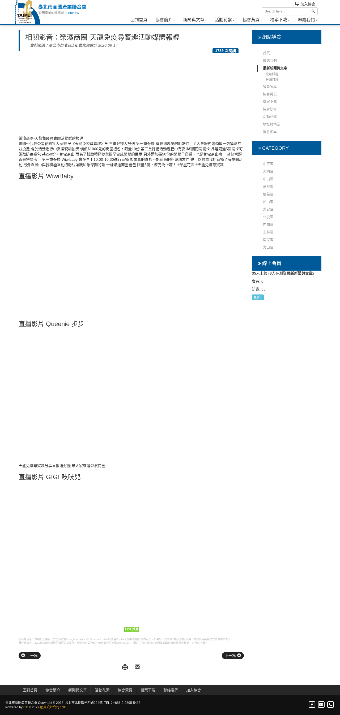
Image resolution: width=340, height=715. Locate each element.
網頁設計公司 (49, 707)
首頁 (266, 53)
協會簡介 (163, 20)
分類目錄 (272, 80)
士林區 (268, 232)
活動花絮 (223, 20)
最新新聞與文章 (275, 68)
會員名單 (270, 86)
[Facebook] (312, 705)
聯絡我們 (306, 20)
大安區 (268, 209)
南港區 (268, 240)
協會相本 (270, 132)
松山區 (268, 202)
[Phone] (330, 705)
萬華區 (268, 187)
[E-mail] (321, 705)
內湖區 (268, 224)
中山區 (268, 179)
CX (25, 707)
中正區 (268, 164)
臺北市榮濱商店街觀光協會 (71, 45)
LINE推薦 (132, 629)
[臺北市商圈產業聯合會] (50, 12)
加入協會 (307, 4)
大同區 (268, 171)
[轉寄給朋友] (137, 667)
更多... (257, 297)
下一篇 (230, 655)
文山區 (268, 247)
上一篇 (31, 655)
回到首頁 (138, 20)
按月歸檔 (272, 74)
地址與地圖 (271, 124)
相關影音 (39, 37)
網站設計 (82, 643)
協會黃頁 (251, 20)
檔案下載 (278, 20)
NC (64, 707)
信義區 (268, 194)
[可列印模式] (125, 667)
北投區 (268, 217)
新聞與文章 (193, 20)
